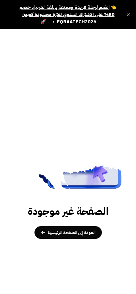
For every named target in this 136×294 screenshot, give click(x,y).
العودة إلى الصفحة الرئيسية (72, 232)
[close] (128, 15)
